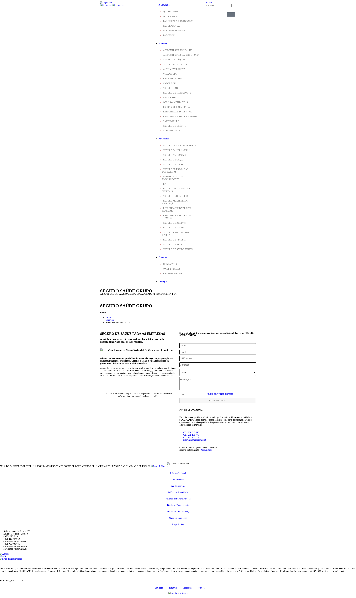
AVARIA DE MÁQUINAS (175, 59)
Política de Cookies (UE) (178, 511)
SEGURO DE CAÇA (173, 160)
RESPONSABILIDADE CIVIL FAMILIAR (177, 209)
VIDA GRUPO (170, 74)
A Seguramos (164, 5)
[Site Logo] (106, 2)
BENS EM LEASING (173, 78)
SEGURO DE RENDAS (174, 223)
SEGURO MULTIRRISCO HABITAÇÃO (175, 202)
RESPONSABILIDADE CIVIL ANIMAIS (177, 216)
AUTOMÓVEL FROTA (174, 69)
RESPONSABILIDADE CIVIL (177, 111)
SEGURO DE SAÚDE (173, 227)
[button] (209, 2)
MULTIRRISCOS (171, 97)
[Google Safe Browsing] (178, 593)
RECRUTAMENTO (172, 273)
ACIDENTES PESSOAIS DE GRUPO (181, 55)
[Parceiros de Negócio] (231, 14)
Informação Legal (178, 473)
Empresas (163, 43)
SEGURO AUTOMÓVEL (175, 155)
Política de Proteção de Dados (220, 394)
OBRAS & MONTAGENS (175, 102)
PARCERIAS (169, 35)
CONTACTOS (170, 264)
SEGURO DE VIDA (172, 244)
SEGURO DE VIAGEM (174, 240)
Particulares (164, 138)
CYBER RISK (169, 83)
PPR (165, 184)
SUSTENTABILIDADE (174, 30)
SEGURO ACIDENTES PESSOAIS (179, 145)
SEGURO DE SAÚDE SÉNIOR (178, 249)
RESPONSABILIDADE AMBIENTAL (181, 116)
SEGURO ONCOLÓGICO (175, 196)
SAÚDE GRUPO (171, 121)
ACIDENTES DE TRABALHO (177, 50)
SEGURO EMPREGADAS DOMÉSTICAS (175, 170)
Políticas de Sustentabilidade (178, 499)
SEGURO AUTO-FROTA (175, 64)
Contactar (163, 257)
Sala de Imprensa (178, 486)
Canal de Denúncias (178, 518)
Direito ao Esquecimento (178, 505)
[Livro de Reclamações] (11, 559)
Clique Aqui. (206, 450)
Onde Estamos (178, 479)
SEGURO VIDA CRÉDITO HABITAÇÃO (175, 233)
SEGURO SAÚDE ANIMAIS (177, 150)
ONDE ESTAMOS (172, 16)
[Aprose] (4, 554)
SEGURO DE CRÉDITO (174, 126)
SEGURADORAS (171, 26)
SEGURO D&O (170, 88)
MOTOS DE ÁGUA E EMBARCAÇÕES (173, 177)
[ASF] (3, 556)
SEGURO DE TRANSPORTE (177, 93)
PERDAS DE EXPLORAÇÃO (177, 107)
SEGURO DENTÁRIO (174, 164)
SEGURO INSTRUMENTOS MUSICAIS (176, 189)
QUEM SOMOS (170, 11)
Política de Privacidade (178, 492)
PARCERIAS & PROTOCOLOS (178, 21)
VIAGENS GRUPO (172, 130)
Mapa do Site (178, 524)
